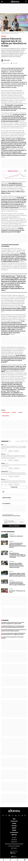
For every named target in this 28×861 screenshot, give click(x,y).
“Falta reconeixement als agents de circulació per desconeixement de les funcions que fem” (17, 545)
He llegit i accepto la (11, 515)
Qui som (14, 837)
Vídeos (14, 830)
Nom (3, 491)
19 (3, 484)
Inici (14, 819)
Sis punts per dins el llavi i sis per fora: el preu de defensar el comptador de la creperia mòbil (12, 623)
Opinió (14, 823)
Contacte (14, 839)
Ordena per (17, 441)
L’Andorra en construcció (16, 536)
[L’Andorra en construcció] (4, 535)
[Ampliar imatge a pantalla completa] (25, 16)
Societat (11, 571)
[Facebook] (3, 860)
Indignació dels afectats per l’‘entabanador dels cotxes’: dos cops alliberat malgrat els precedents (12, 626)
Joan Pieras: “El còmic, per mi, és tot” (17, 591)
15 (3, 476)
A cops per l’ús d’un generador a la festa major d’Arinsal (12, 637)
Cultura (14, 825)
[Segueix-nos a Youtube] (9, 815)
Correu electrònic (6, 497)
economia (14, 412)
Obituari (14, 834)
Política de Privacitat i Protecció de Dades (11, 515)
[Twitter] (10, 860)
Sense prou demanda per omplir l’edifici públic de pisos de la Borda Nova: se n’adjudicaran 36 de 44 (13, 634)
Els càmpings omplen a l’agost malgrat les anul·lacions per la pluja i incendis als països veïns (17, 575)
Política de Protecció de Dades (14, 843)
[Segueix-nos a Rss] (25, 815)
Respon (10, 451)
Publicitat (14, 841)
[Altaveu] (15, 2)
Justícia (11, 551)
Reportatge (11, 534)
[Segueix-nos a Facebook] (3, 815)
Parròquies (11, 561)
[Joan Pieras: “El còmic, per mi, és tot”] (4, 590)
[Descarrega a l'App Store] (14, 857)
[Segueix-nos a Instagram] (12, 815)
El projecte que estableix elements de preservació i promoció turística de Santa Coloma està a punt (16, 565)
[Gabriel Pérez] (2, 60)
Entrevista (11, 541)
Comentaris (15, 63)
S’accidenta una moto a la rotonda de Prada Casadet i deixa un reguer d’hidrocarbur (17, 583)
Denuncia (16, 451)
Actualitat (14, 821)
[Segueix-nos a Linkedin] (15, 815)
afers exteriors (5, 415)
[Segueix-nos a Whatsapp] (19, 815)
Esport (14, 828)
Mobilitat (11, 580)
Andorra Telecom (6, 412)
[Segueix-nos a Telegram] (22, 815)
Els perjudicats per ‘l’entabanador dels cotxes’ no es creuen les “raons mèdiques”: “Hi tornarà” (17, 555)
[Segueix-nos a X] (6, 815)
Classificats (14, 832)
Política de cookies (14, 846)
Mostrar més (14, 487)
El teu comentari (6, 503)
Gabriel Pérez (7, 60)
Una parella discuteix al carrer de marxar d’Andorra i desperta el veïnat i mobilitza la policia (13, 630)
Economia (3, 36)
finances (20, 412)
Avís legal (14, 848)
